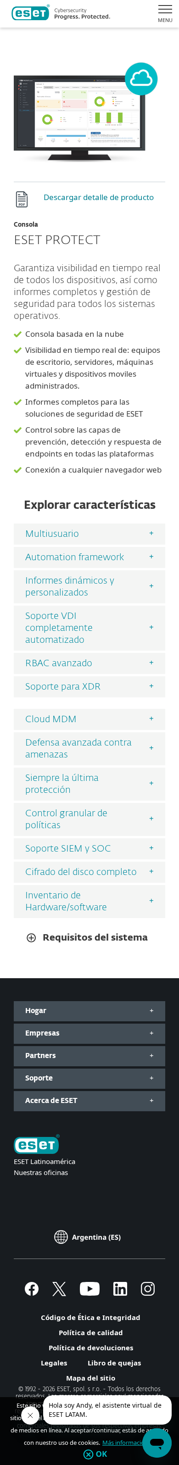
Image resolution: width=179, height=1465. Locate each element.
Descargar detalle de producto (99, 197)
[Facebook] (31, 1293)
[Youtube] (90, 1293)
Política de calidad (91, 1332)
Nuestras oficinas (41, 1172)
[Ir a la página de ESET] (61, 14)
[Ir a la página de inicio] (37, 1145)
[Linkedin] (120, 1293)
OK (101, 1454)
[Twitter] (59, 1293)
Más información (125, 1442)
